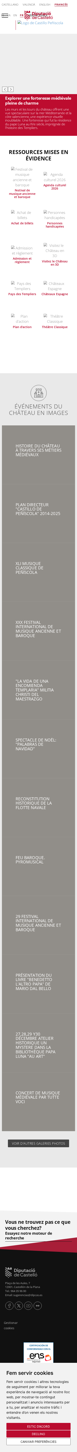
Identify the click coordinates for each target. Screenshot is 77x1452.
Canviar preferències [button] (38, 1441)
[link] (38, 20)
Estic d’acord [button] (38, 1426)
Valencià (29, 4)
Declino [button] (38, 1434)
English (44, 4)
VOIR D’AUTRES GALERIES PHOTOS (38, 1143)
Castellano (10, 4)
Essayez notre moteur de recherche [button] (28, 1235)
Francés (61, 4)
